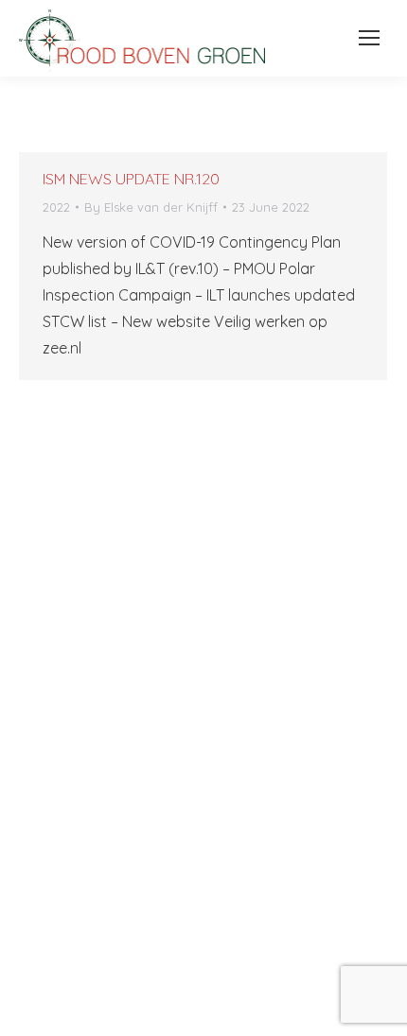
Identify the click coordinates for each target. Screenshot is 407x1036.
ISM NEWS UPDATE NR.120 (131, 178)
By (151, 207)
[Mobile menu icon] (364, 38)
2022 (56, 207)
